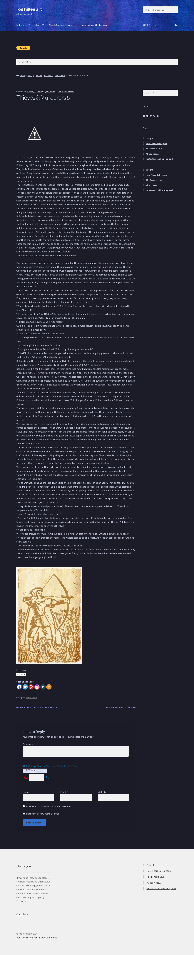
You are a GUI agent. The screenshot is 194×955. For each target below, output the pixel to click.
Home (22, 75)
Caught (149, 138)
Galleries (21, 24)
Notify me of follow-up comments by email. (49, 806)
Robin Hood (60, 75)
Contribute (22, 914)
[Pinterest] (31, 687)
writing (31, 75)
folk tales (48, 75)
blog (37, 24)
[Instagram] (37, 687)
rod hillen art (29, 9)
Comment (28, 744)
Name (26, 792)
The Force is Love (154, 148)
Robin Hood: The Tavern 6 (119, 708)
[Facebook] (19, 687)
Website (102, 792)
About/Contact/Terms (60, 24)
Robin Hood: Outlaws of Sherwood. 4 (38, 708)
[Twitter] (25, 687)
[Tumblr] (43, 687)
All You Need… (152, 153)
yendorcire (50, 91)
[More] (49, 687)
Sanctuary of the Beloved (94, 24)
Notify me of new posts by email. (43, 813)
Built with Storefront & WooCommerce (36, 937)
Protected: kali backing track (159, 158)
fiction (39, 75)
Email (64, 792)
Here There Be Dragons (156, 143)
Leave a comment (66, 91)
